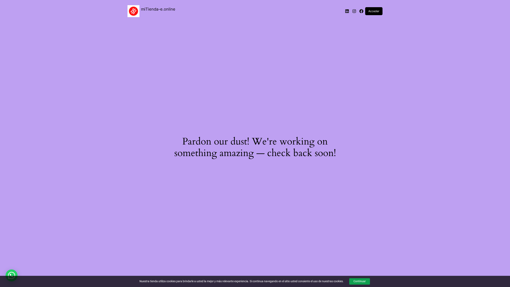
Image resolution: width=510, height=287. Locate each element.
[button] (12, 275)
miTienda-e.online (158, 9)
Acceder (373, 11)
